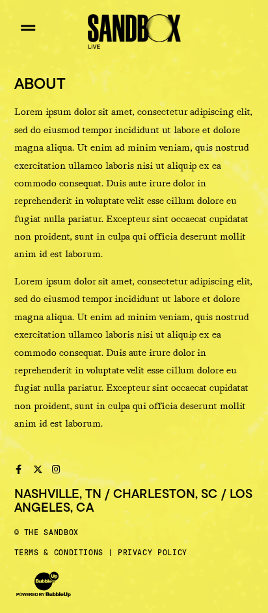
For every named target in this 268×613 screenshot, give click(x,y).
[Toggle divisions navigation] (28, 28)
